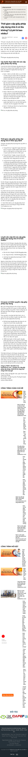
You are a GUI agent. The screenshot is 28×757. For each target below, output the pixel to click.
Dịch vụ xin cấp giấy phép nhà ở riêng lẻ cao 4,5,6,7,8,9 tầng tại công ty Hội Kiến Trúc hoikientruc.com (13, 204)
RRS (17, 754)
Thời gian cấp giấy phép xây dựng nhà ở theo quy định (14, 12)
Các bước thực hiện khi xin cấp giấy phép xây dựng (15, 10)
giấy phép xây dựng (17, 69)
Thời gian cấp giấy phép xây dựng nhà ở (11, 42)
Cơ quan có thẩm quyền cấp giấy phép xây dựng (14, 17)
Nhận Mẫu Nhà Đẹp (8, 695)
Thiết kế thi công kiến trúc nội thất (18, 749)
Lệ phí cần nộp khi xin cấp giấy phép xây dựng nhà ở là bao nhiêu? (15, 15)
